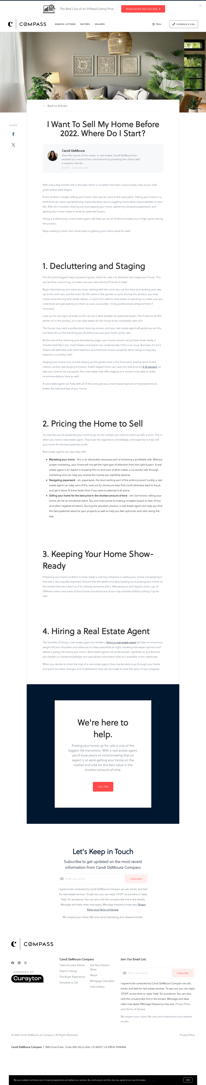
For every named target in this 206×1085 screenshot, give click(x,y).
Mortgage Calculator (102, 981)
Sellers (100, 24)
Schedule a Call (69, 982)
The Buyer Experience (72, 976)
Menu (158, 24)
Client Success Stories (72, 965)
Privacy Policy (187, 1035)
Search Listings (65, 24)
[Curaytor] (27, 981)
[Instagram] (25, 963)
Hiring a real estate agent (121, 642)
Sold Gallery (97, 986)
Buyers (85, 24)
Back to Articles (57, 106)
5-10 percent (150, 367)
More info (151, 1080)
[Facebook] (12, 963)
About (93, 975)
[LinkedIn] (19, 963)
